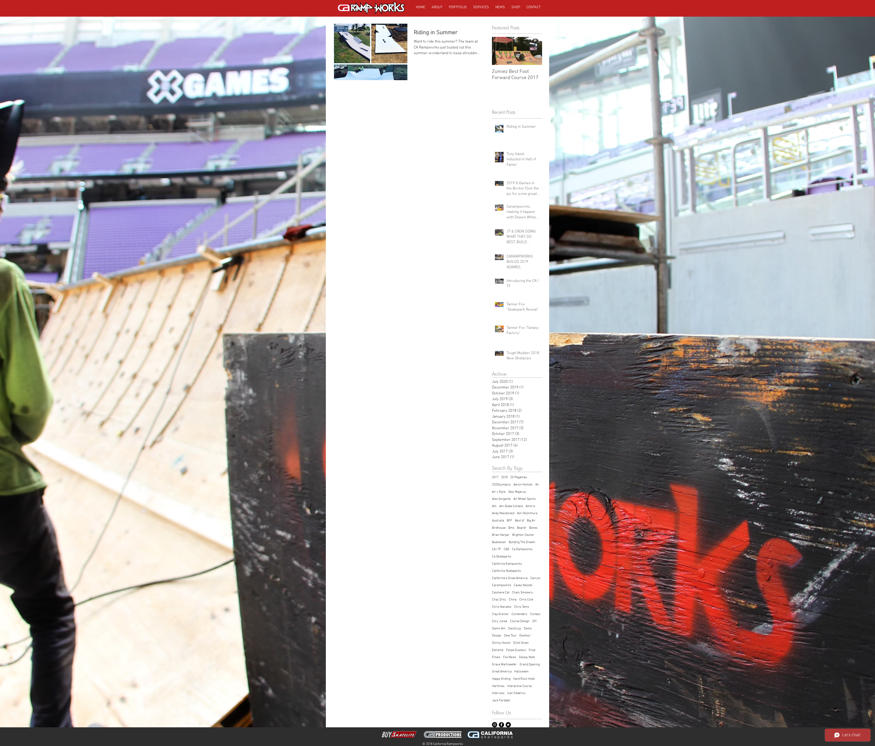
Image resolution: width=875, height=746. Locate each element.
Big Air (531, 521)
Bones (533, 528)
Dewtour (525, 636)
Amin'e (530, 506)
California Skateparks (506, 571)
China (513, 600)
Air (537, 485)
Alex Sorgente (501, 499)
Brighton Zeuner (523, 535)
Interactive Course (519, 686)
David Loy (514, 629)
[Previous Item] (499, 51)
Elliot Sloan (521, 643)
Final (532, 650)
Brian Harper (501, 535)
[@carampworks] (494, 724)
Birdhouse (499, 528)
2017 (495, 477)
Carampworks (501, 585)
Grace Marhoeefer (504, 665)
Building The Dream (522, 542)
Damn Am (498, 629)
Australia (498, 521)
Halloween (521, 672)
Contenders (519, 614)
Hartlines (498, 686)
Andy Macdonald (503, 513)
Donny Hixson (501, 643)
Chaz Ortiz (499, 600)
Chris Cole (526, 600)
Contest (535, 614)
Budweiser (499, 542)
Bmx (511, 528)
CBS (506, 549)
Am (494, 506)
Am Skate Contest (511, 506)
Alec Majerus (517, 492)
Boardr (521, 528)
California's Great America (510, 578)
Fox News (509, 657)
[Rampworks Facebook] (501, 724)
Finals (496, 657)
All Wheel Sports (524, 499)
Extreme (497, 650)
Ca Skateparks (501, 557)
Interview (498, 693)
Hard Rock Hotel (524, 679)
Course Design (520, 621)
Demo (528, 629)
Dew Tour (510, 636)
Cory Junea (499, 621)
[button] (515, 7)
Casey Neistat (523, 585)
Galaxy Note (527, 657)
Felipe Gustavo (516, 650)
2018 (504, 477)
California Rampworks (507, 564)
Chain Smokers (522, 593)
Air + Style (499, 492)
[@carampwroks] (508, 724)
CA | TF (496, 549)
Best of (519, 521)
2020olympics (501, 485)
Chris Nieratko (501, 607)
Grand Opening (530, 665)
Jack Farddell (501, 701)
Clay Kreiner (500, 614)
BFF (509, 521)
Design (496, 636)
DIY (534, 621)
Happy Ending (501, 679)
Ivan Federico (516, 693)
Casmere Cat (500, 593)
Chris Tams (521, 607)
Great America (502, 672)
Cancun (535, 578)
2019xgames (518, 477)
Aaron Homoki (523, 485)
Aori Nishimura (527, 513)
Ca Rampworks (522, 549)
